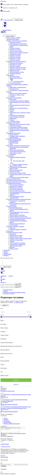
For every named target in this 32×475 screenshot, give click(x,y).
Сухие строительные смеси (18, 190)
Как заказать (7, 421)
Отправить (3, 466)
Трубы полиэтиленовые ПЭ (18, 223)
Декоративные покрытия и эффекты (20, 100)
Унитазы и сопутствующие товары (19, 177)
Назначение (3, 338)
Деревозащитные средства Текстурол (20, 105)
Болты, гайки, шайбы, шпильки (19, 93)
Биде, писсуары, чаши (18, 160)
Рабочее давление (5, 360)
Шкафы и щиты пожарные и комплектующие (17, 136)
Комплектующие (14, 142)
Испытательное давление (7, 342)
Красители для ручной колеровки (19, 108)
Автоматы (13, 234)
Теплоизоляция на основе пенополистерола (17, 197)
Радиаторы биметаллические (18, 151)
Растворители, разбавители (18, 115)
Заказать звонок (18, 20)
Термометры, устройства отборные (20, 90)
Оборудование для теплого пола (19, 216)
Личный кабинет (6, 30)
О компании (7, 250)
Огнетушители (14, 134)
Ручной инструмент (16, 83)
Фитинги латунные (16, 55)
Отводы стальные (15, 48)
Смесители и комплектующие (18, 173)
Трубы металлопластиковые (18, 219)
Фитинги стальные (15, 57)
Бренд (2, 320)
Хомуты (13, 96)
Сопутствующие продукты (17, 117)
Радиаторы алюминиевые (17, 150)
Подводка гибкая (15, 171)
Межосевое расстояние (6, 353)
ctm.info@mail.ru (5, 444)
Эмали (12, 120)
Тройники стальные (16, 54)
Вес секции (3, 324)
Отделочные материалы (17, 189)
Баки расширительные (15, 140)
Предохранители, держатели (18, 243)
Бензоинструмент (15, 76)
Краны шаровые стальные (17, 72)
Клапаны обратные (15, 73)
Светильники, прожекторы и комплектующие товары (17, 245)
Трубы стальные (14, 225)
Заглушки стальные (16, 42)
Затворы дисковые (15, 66)
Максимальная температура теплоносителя (11, 346)
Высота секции (4, 327)
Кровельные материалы (17, 187)
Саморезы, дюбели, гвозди (17, 94)
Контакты (6, 255)
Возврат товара (7, 254)
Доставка (6, 252)
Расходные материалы (16, 78)
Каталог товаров (10, 36)
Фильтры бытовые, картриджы (18, 229)
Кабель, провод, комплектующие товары (21, 238)
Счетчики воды (15, 88)
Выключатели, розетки (16, 235)
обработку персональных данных (17, 433)
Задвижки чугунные (16, 64)
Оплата (5, 251)
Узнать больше (4, 457)
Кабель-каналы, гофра (16, 237)
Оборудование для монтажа (18, 215)
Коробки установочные (17, 240)
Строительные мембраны (17, 184)
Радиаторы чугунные (16, 153)
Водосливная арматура (16, 170)
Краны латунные (15, 70)
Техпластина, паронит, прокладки (19, 52)
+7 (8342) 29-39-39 (7, 20)
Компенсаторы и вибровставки (19, 43)
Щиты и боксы (14, 248)
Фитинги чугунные (16, 58)
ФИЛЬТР (5, 305)
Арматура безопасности (17, 63)
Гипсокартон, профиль (16, 186)
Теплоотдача (4, 368)
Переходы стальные (16, 49)
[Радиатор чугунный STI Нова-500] (13, 399)
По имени (3, 389)
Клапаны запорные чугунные (18, 69)
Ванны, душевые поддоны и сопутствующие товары (19, 165)
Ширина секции (4, 375)
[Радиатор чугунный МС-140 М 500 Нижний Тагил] (17, 406)
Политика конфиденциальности (12, 423)
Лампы (12, 241)
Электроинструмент (18, 81)
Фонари (13, 247)
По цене (8, 391)
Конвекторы (13, 154)
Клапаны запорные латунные (18, 67)
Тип (1, 371)
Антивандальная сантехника (18, 157)
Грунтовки (13, 99)
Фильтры (13, 228)
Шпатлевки (14, 118)
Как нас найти (6, 11)
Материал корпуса (5, 349)
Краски (12, 109)
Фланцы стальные (15, 60)
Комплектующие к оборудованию (19, 128)
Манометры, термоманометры (18, 87)
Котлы (11, 144)
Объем (2, 357)
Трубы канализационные (16, 207)
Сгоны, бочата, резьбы (16, 51)
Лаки (12, 111)
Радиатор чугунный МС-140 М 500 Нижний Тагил (13, 408)
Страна (2, 364)
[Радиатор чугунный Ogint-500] (12, 394)
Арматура (12, 195)
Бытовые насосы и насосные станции (20, 124)
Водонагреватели (14, 141)
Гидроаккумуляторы (16, 125)
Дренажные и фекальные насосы (19, 127)
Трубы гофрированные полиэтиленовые (21, 218)
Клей (12, 106)
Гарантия (3, 331)
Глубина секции (4, 335)
